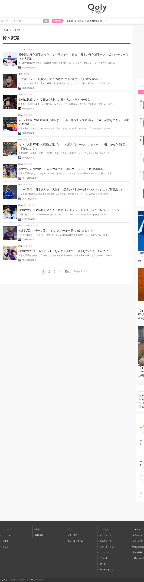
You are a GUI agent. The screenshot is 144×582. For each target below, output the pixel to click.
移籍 (20, 74)
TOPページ (137, 529)
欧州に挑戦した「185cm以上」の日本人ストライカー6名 (54, 99)
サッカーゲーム (106, 570)
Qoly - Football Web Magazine (97, 9)
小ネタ (29, 49)
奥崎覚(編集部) (28, 88)
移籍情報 (27, 74)
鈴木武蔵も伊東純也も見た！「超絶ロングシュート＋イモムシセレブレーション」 (70, 210)
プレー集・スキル (31, 205)
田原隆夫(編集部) (29, 67)
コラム (5, 547)
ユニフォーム (106, 541)
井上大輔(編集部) (29, 178)
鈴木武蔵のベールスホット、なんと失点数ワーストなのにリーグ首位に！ (64, 251)
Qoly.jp (4, 580)
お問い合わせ (138, 558)
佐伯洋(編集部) (28, 108)
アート (103, 564)
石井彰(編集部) (28, 219)
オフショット (106, 535)
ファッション (106, 552)
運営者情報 (137, 552)
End (67, 271)
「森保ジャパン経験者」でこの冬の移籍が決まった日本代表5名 (58, 79)
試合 (20, 94)
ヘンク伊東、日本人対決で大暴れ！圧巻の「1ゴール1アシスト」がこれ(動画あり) (70, 189)
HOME (5, 30)
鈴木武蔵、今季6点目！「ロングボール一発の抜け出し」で (55, 230)
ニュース (21, 49)
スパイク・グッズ (107, 547)
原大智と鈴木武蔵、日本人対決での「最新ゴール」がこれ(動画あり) (61, 169)
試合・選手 (28, 94)
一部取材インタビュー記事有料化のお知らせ (85, 21)
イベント (104, 558)
